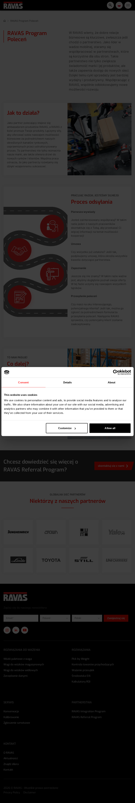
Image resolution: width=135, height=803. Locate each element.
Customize (65, 428)
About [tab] (111, 382)
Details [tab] (67, 382)
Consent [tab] (23, 382)
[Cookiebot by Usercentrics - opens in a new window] (115, 372)
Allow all (110, 428)
